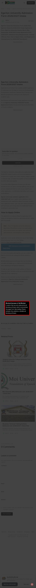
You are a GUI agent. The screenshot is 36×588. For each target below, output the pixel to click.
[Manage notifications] (32, 584)
